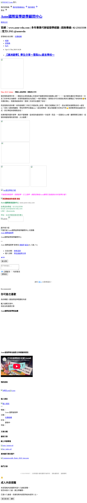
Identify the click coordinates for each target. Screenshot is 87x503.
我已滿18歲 (5, 499)
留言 (26, 245)
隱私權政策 (55, 473)
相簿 (6, 41)
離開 (12, 499)
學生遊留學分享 (20, 253)
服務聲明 (63, 473)
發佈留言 (4, 274)
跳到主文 (4, 22)
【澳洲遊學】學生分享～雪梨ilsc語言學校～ (30, 54)
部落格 (7, 43)
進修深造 (17, 251)
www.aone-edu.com (27, 203)
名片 (6, 46)
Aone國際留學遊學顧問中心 (21, 16)
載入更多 (4, 261)
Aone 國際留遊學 (7, 233)
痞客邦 (22, 245)
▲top (3, 257)
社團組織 (18, 36)
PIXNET (27, 473)
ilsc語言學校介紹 (9, 190)
